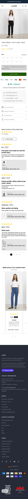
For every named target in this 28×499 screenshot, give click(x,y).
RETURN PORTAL (6, 425)
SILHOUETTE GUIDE (6, 409)
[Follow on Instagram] (6, 461)
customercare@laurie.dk (10, 387)
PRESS (3, 433)
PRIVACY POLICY (6, 446)
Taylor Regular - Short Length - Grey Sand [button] (10, 169)
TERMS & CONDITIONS (7, 441)
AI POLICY (4, 454)
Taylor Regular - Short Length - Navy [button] (15, 194)
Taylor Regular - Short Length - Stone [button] (16, 245)
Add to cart (14, 74)
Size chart (24, 54)
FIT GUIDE (4, 404)
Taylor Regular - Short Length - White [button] (16, 216)
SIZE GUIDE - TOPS (6, 401)
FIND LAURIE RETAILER (7, 420)
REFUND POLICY (5, 451)
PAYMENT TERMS (6, 449)
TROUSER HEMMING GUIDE (8, 412)
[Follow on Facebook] (2, 461)
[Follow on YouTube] (14, 461)
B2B (3, 430)
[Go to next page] (20, 254)
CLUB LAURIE (5, 407)
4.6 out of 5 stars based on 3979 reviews (14, 87)
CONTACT (4, 422)
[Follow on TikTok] (18, 461)
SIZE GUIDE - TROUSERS (7, 399)
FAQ (3, 428)
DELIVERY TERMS (6, 443)
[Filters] (3, 139)
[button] (5, 49)
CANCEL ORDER (5, 456)
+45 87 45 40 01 (19, 100)
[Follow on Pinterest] (10, 461)
